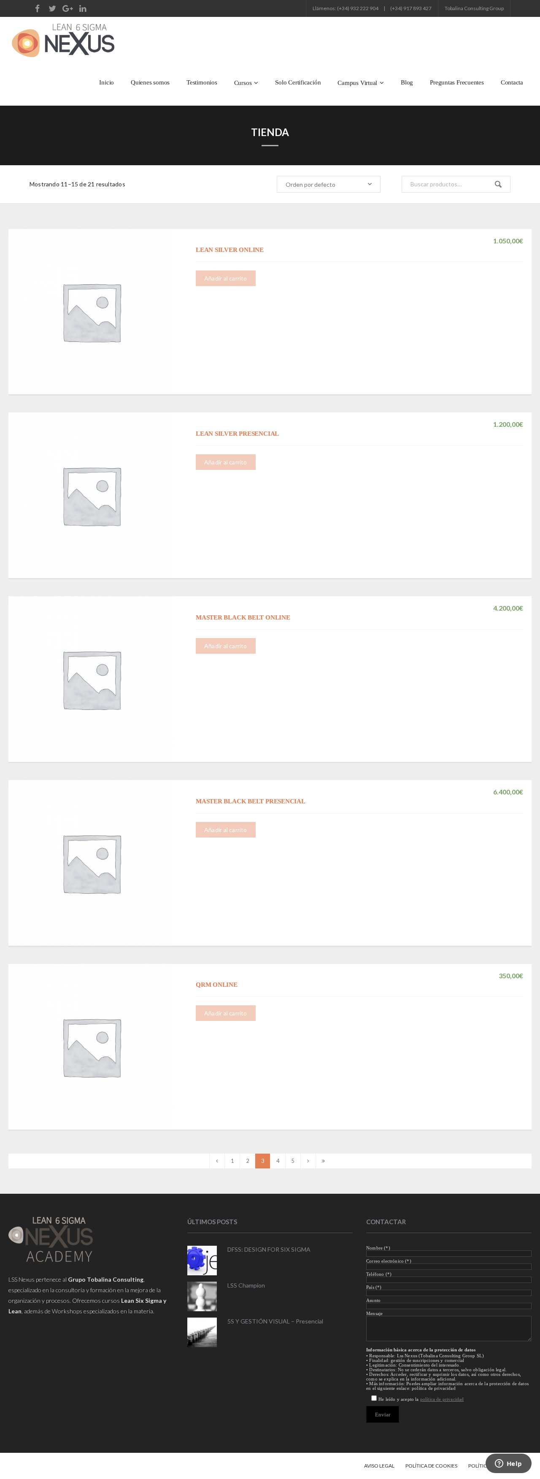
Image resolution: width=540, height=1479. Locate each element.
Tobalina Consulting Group (474, 8)
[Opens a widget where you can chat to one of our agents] (508, 1464)
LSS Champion (246, 1285)
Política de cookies (431, 1466)
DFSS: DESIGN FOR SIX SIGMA (268, 1249)
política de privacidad (442, 1399)
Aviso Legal (379, 1466)
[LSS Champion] (202, 1296)
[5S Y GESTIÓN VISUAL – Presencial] (202, 1332)
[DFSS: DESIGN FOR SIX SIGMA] (202, 1260)
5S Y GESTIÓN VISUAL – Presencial (275, 1321)
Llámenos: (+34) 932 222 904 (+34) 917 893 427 (372, 8)
